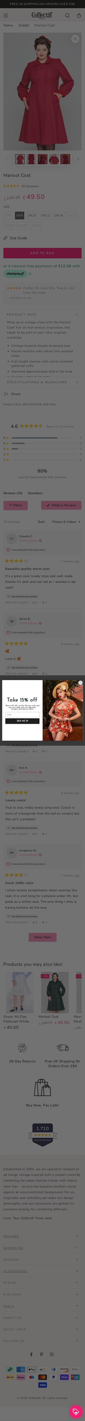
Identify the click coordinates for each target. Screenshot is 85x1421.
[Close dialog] (80, 683)
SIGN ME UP (22, 721)
